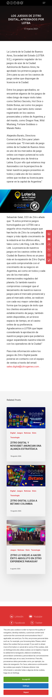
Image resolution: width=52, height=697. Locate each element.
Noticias (27, 433)
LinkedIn (19, 616)
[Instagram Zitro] (49, 255)
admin (18, 29)
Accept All (26, 679)
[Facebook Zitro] (11, 622)
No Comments (26, 32)
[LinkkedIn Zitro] (11, 616)
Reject (26, 692)
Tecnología (14, 437)
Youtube (38, 616)
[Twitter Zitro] (32, 622)
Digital (13, 433)
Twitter (38, 622)
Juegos (20, 433)
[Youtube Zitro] (30, 616)
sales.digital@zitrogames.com (23, 366)
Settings (26, 686)
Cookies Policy (25, 673)
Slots (34, 433)
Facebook (20, 622)
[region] (26, 661)
